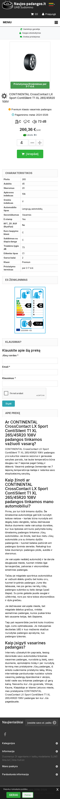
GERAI (13, 795)
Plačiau (28, 795)
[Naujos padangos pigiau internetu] (24, 5)
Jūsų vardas (10, 355)
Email (6, 366)
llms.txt (6, 760)
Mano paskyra (10, 766)
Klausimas (9, 378)
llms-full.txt (18, 760)
